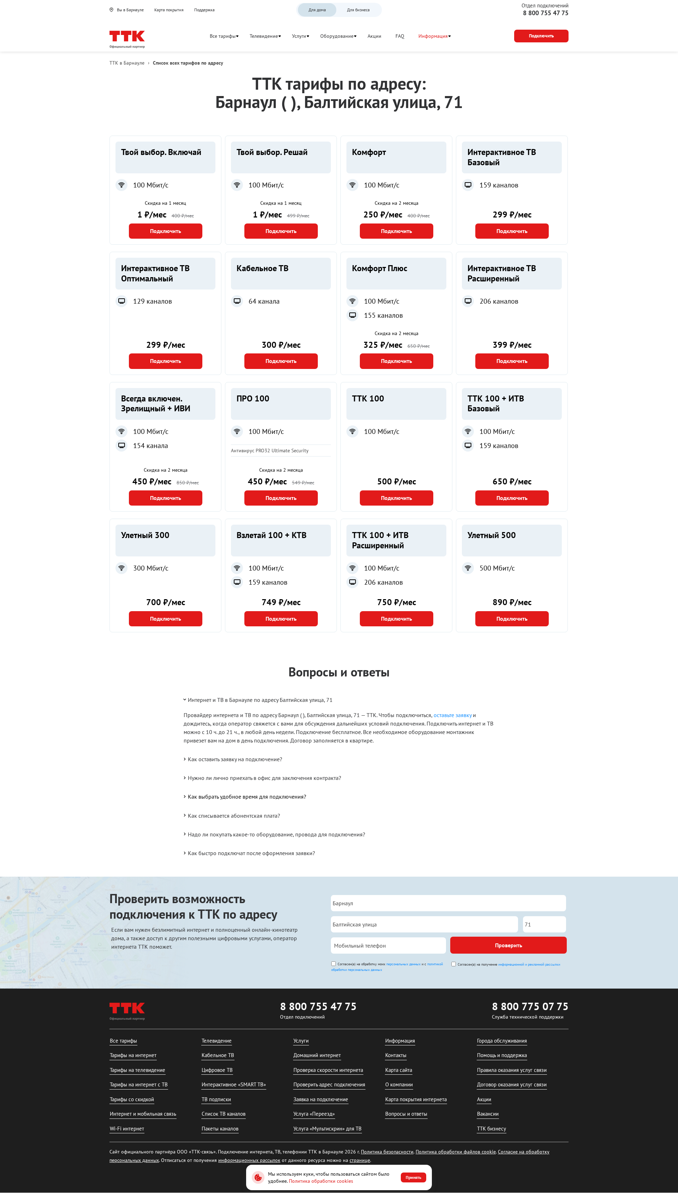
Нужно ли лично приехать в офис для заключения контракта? (264, 777)
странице (360, 1160)
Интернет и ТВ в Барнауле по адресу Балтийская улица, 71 (260, 699)
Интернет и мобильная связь (143, 1113)
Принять (413, 1177)
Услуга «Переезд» (314, 1113)
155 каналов (383, 315)
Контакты (395, 1055)
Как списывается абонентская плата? (234, 815)
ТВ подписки (216, 1099)
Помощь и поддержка (502, 1055)
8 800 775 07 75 (530, 1006)
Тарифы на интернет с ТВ (139, 1084)
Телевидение (264, 36)
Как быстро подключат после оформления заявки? (251, 853)
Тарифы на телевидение (137, 1070)
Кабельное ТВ (218, 1055)
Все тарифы (223, 36)
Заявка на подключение (320, 1099)
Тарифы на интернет (133, 1055)
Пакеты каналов (220, 1128)
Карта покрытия (169, 9)
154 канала (150, 445)
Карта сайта (398, 1070)
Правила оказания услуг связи (512, 1070)
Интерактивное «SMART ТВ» (234, 1084)
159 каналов (499, 185)
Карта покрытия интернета (416, 1099)
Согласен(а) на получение (509, 964)
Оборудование (336, 36)
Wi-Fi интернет (127, 1128)
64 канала (264, 301)
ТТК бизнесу (491, 1128)
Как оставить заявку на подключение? (235, 759)
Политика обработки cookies (321, 1181)
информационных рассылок (249, 1160)
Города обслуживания (502, 1040)
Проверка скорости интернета (328, 1070)
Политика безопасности (387, 1152)
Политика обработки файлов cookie (456, 1152)
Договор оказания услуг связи (512, 1084)
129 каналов (152, 301)
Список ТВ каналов (223, 1113)
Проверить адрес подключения (329, 1084)
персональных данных (403, 964)
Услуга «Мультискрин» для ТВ (327, 1128)
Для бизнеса (358, 9)
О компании (399, 1084)
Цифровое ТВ (217, 1070)
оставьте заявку (452, 714)
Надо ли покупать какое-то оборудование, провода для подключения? (276, 834)
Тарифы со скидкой (132, 1099)
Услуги (299, 36)
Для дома (317, 9)
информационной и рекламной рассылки (529, 964)
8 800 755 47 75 (546, 13)
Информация (433, 36)
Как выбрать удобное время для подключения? (247, 796)
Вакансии (488, 1113)
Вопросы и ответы (406, 1113)
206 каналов (499, 301)
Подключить (165, 230)
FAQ (400, 36)
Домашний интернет (317, 1055)
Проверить (508, 945)
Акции (374, 36)
